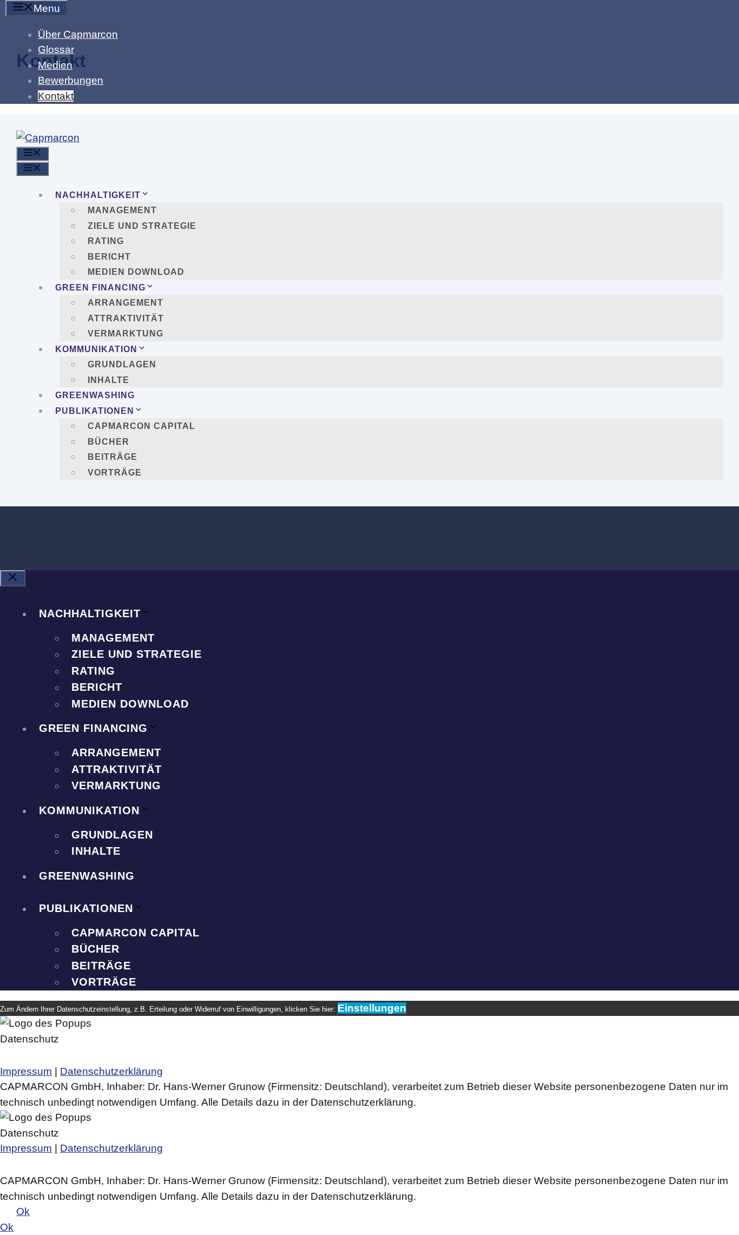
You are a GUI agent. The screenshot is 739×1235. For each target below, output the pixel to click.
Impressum (26, 1071)
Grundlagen (122, 364)
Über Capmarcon (78, 34)
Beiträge (112, 456)
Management (122, 210)
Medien (55, 65)
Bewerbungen (70, 80)
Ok (23, 1211)
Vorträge (115, 472)
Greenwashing (95, 395)
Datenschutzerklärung (111, 1071)
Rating (106, 241)
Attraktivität (126, 318)
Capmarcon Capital (141, 426)
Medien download (136, 271)
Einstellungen (372, 1008)
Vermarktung (125, 333)
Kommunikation (96, 349)
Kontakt (56, 96)
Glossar (56, 49)
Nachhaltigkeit (98, 195)
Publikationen (94, 410)
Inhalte (108, 380)
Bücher (108, 441)
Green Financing (100, 287)
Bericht (109, 256)
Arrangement (125, 302)
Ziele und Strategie (142, 225)
